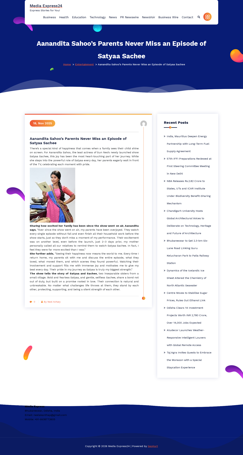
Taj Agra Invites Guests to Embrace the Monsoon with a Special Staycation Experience (189, 360)
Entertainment (84, 64)
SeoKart (153, 446)
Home (67, 64)
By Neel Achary (52, 301)
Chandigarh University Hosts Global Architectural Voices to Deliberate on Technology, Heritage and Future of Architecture (189, 222)
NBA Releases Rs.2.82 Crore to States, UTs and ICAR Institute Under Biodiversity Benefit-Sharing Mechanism (189, 192)
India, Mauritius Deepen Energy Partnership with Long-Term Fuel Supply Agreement (188, 144)
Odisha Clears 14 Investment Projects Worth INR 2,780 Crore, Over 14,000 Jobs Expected (187, 315)
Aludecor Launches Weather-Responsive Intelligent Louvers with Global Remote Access (186, 338)
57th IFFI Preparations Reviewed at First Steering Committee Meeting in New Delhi (189, 166)
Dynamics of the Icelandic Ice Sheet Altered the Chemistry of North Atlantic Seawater (186, 278)
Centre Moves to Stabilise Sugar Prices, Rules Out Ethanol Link (187, 296)
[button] (198, 17)
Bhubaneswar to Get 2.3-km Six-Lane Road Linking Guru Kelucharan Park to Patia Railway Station (188, 252)
